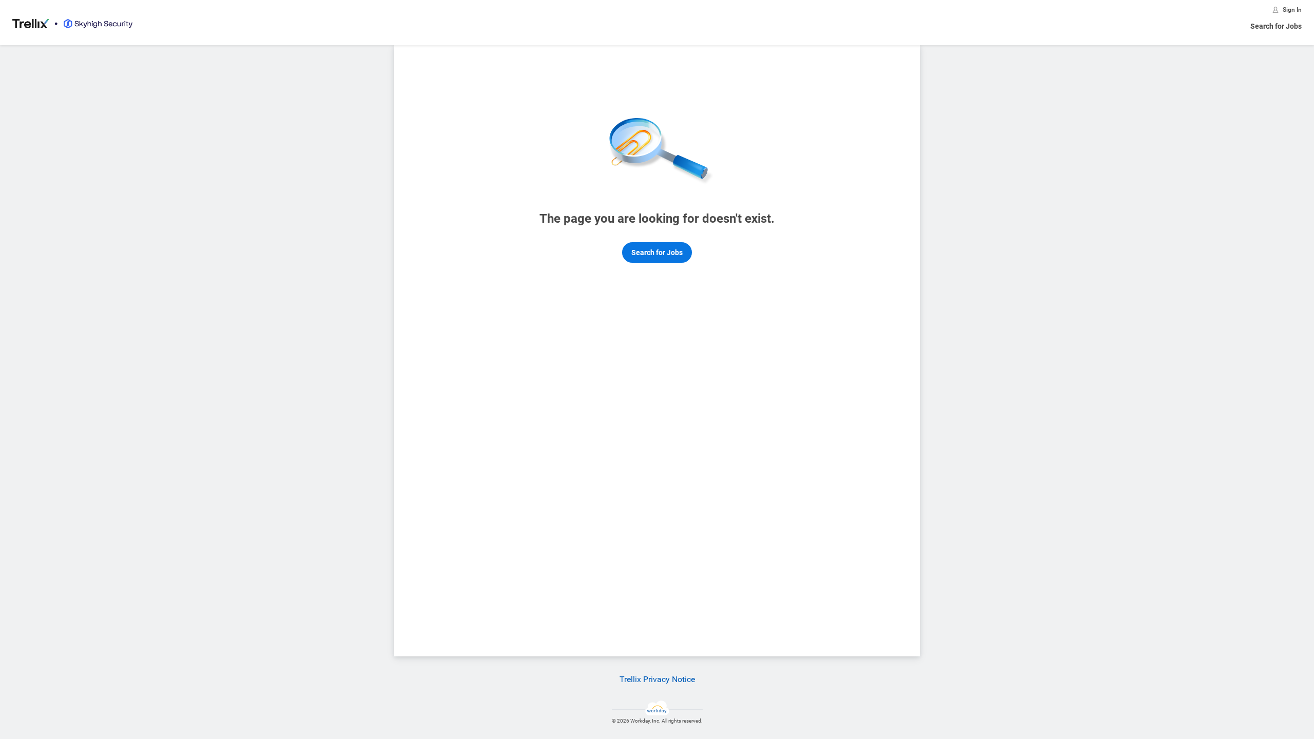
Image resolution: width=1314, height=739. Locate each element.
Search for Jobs (1276, 26)
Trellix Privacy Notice (657, 679)
